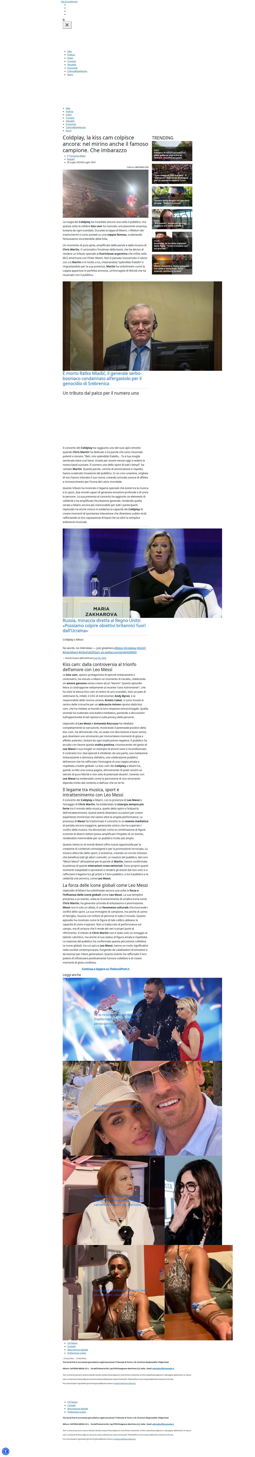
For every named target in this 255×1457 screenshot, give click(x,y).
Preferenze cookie (76, 1353)
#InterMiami (70, 652)
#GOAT (141, 648)
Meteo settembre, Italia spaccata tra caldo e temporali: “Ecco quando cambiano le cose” (171, 269)
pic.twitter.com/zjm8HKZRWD (119, 652)
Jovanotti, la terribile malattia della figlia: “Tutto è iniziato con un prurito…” (171, 246)
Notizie (156, 150)
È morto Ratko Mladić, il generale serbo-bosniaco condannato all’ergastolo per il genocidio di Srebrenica (102, 378)
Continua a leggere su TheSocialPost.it (105, 969)
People (70, 159)
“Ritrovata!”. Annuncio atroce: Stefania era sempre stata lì (170, 224)
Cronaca (71, 61)
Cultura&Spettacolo (77, 71)
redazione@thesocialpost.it (125, 1383)
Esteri (70, 58)
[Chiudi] (67, 25)
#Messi (118, 648)
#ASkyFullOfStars (89, 652)
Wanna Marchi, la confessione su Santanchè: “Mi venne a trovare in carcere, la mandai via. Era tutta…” (119, 1200)
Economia (72, 67)
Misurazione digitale (77, 1349)
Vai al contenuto (69, 1)
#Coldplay (130, 648)
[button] (6, 1451)
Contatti (71, 1346)
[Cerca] (64, 19)
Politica (71, 54)
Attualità (71, 64)
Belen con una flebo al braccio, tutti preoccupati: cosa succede (120, 1292)
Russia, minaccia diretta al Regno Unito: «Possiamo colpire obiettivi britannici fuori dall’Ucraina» (104, 625)
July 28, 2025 (100, 658)
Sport (70, 74)
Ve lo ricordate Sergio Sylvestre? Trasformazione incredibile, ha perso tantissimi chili (118, 1019)
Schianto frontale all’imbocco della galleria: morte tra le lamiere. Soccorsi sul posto (169, 155)
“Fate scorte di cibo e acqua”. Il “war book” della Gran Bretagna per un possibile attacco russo (171, 178)
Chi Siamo (72, 1343)
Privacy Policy (69, 1358)
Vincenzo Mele (77, 156)
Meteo (156, 263)
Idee (69, 51)
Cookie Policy (81, 1358)
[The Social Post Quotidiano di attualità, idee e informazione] (140, 38)
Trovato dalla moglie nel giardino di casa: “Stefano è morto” (171, 201)
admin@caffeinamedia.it (163, 1368)
